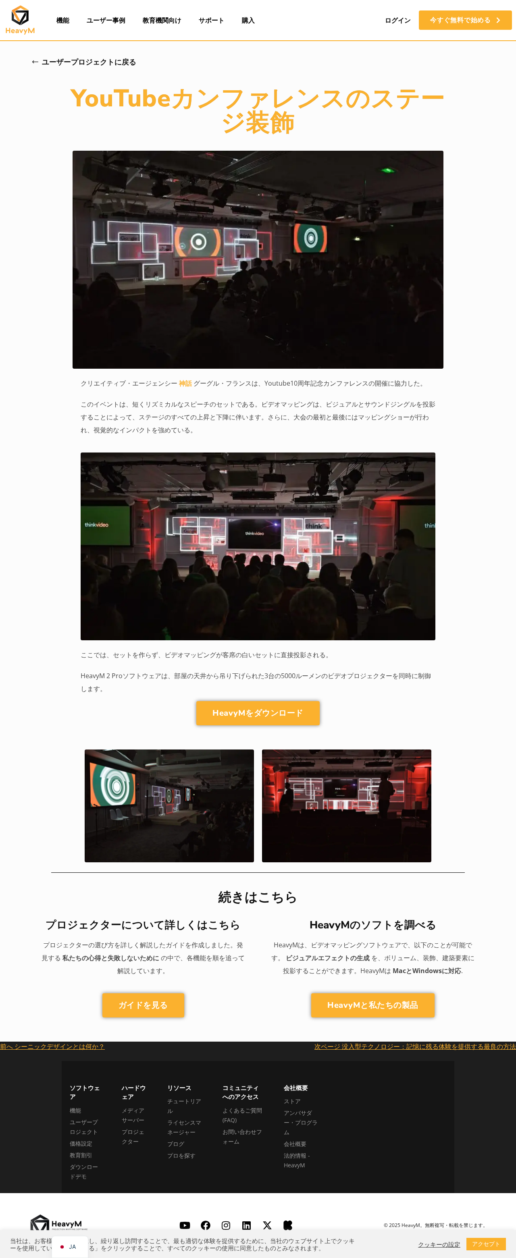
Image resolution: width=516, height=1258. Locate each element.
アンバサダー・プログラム (301, 1122)
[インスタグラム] (226, 1225)
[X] (267, 1225)
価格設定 (81, 1143)
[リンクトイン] (247, 1225)
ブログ (175, 1144)
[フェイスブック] (205, 1225)
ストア (292, 1101)
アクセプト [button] (486, 1244)
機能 (62, 20)
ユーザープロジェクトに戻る (89, 62)
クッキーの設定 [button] (439, 1244)
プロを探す (181, 1155)
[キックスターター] (288, 1225)
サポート (212, 20)
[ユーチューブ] (185, 1225)
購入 (248, 20)
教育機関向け (162, 20)
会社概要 (295, 1144)
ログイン (398, 20)
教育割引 (81, 1155)
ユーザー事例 (106, 20)
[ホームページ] (20, 20)
